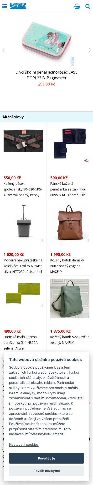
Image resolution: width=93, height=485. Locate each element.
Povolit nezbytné (46, 471)
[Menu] (4, 6)
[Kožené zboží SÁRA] (18, 6)
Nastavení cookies (24, 444)
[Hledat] (88, 6)
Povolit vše (46, 458)
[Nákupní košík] (77, 6)
